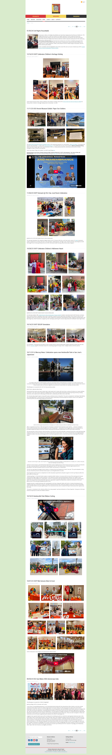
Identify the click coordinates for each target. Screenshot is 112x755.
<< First (68, 26)
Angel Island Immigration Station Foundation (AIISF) (39, 144)
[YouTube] (34, 740)
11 (72, 26)
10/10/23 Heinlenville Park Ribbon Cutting (41, 496)
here (54, 150)
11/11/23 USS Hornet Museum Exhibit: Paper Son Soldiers (46, 108)
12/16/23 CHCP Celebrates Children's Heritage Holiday (45, 54)
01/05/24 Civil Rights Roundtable (38, 31)
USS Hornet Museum (49, 145)
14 (78, 26)
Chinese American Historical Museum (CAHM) (72, 101)
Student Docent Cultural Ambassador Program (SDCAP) (50, 315)
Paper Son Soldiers (73, 144)
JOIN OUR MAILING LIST (34, 744)
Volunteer (33, 345)
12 (74, 26)
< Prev (69, 26)
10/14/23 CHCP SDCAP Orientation (38, 324)
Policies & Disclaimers (62, 751)
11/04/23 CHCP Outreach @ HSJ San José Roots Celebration (47, 193)
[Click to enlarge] (75, 142)
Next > (83, 26)
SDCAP (76, 240)
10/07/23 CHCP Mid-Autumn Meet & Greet (41, 581)
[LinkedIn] (32, 740)
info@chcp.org (72, 742)
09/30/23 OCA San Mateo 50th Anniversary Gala (43, 679)
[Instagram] (37, 740)
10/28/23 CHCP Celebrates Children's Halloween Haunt (45, 248)
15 (80, 26)
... (82, 26)
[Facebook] (29, 740)
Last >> (84, 26)
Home (28, 22)
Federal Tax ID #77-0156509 (51, 751)
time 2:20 (55, 153)
